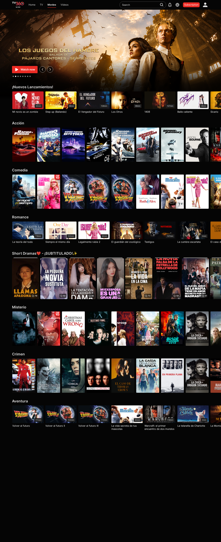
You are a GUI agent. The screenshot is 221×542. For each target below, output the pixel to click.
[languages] (177, 5)
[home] (18, 5)
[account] (205, 5)
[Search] (161, 4)
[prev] (42, 69)
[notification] (170, 5)
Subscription (191, 4)
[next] (50, 69)
